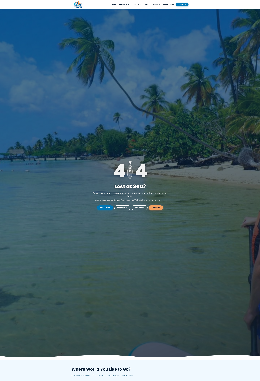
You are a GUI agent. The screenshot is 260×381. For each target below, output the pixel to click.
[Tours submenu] (150, 4)
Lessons (136, 4)
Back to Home (105, 207)
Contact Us (182, 4)
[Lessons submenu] (140, 4)
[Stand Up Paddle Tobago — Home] (78, 4)
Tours (146, 4)
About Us (156, 4)
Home (114, 4)
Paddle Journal (168, 4)
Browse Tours (122, 208)
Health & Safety (124, 4)
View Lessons (140, 208)
